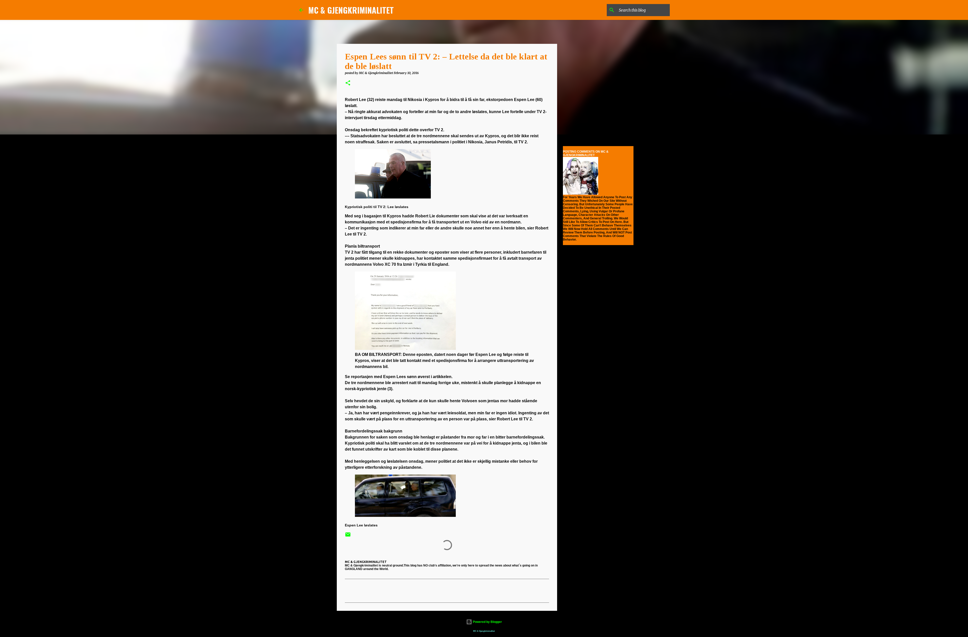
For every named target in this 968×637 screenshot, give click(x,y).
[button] (348, 83)
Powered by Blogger (487, 622)
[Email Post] (348, 536)
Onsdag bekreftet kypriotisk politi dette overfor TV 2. (394, 130)
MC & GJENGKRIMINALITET (351, 10)
